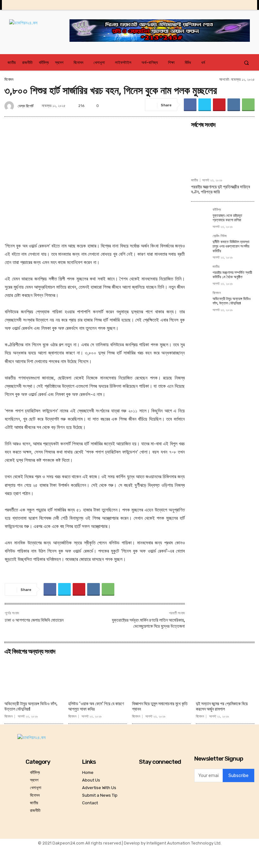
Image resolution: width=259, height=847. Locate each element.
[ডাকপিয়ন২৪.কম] (39, 29)
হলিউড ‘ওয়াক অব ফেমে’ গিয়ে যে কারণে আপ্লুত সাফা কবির (96, 706)
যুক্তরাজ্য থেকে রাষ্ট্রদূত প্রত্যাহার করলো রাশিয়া (227, 217)
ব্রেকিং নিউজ (220, 236)
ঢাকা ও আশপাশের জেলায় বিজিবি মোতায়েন (34, 620)
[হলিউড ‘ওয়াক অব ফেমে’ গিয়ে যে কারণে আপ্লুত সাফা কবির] (97, 678)
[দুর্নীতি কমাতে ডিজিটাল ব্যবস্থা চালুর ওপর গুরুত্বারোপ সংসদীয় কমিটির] (200, 243)
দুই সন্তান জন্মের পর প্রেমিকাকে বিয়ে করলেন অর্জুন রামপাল (222, 706)
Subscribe (238, 775)
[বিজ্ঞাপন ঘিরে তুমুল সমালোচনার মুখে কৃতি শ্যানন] (161, 678)
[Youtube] (248, 5)
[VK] (233, 104)
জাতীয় (194, 180)
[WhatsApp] (248, 104)
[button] (246, 62)
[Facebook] (208, 5)
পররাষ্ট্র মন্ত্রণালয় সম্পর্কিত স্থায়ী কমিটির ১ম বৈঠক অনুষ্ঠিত (232, 274)
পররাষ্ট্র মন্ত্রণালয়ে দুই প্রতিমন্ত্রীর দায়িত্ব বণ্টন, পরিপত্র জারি (220, 189)
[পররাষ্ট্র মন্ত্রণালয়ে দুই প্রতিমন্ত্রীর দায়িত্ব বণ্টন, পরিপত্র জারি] (222, 153)
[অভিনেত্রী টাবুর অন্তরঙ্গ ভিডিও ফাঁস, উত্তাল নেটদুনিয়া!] (200, 300)
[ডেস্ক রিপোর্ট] (10, 106)
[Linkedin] (228, 5)
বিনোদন (8, 79)
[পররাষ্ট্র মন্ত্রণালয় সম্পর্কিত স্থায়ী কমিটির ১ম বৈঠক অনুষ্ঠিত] (200, 274)
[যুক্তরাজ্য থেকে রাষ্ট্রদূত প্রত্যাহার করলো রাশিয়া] (200, 217)
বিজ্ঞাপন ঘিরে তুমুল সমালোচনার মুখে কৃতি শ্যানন (160, 706)
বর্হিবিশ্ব (217, 210)
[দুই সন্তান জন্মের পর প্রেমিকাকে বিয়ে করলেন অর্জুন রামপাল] (225, 678)
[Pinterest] (219, 104)
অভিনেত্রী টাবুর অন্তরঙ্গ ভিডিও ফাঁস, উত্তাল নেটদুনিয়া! (231, 301)
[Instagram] (218, 5)
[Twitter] (238, 5)
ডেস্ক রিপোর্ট (25, 106)
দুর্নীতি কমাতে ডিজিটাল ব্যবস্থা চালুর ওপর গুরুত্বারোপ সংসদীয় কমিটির (231, 246)
